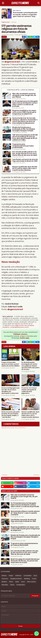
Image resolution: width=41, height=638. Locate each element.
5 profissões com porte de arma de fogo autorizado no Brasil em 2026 (25, 160)
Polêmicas (18, 575)
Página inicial (5, 22)
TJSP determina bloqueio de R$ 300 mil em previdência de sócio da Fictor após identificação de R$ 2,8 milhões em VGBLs (25, 137)
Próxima (36, 475)
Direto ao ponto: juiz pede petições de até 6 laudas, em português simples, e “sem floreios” (10, 414)
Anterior (4, 475)
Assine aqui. (24, 338)
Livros (23, 582)
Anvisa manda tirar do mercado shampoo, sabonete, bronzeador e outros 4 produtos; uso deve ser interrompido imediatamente (24, 120)
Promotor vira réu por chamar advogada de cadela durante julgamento (29, 390)
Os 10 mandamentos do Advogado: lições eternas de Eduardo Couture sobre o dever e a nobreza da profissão (25, 103)
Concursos (5, 578)
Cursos (34, 578)
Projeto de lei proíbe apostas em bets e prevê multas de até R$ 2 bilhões (10, 364)
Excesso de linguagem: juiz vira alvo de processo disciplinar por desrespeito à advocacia (10, 390)
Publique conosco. (20, 334)
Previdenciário (21, 585)
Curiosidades (27, 575)
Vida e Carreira (31, 582)
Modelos (4, 582)
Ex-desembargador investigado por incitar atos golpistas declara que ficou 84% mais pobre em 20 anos (30, 365)
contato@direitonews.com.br (19, 327)
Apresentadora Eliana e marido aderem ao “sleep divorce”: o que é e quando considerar (25, 512)
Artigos (11, 575)
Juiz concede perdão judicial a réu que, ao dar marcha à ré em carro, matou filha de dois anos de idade (24, 153)
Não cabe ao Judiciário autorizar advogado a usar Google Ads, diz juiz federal (24, 95)
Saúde (17, 582)
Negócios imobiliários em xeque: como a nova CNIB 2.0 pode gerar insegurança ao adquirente (24, 112)
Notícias (13, 22)
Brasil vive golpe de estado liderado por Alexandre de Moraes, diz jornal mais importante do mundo (25, 560)
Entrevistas (5, 585)
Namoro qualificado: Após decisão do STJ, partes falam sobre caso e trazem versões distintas (24, 168)
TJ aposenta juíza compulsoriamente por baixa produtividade (23, 145)
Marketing (27, 578)
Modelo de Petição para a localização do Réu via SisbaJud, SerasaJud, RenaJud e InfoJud (23, 129)
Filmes (11, 582)
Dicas (35, 575)
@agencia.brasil (12, 61)
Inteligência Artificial (16, 578)
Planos (12, 585)
